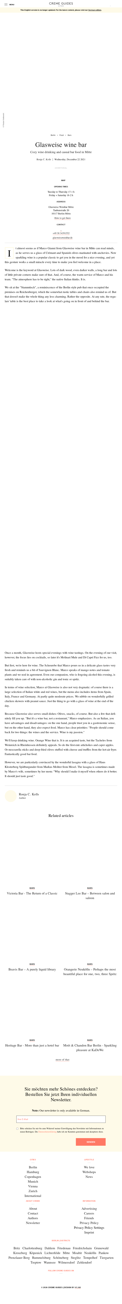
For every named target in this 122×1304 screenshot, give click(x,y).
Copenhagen (33, 1176)
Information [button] (89, 1201)
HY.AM (78, 1287)
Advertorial (61, 168)
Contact (33, 1213)
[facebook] (49, 1278)
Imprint (89, 1232)
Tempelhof (90, 1257)
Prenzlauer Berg (19, 1257)
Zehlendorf (84, 1262)
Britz (17, 1248)
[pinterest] (65, 1278)
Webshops (89, 1172)
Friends (89, 1218)
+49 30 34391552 (61, 233)
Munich (33, 1181)
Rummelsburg (41, 1257)
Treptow (35, 1262)
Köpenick (35, 1253)
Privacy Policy (89, 1223)
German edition (94, 10)
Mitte (66, 1253)
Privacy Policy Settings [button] (89, 1227)
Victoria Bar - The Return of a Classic (32, 893)
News (89, 1176)
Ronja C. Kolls (44, 159)
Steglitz (76, 1257)
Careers (89, 1213)
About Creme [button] (33, 1201)
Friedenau (64, 1248)
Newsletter (33, 1223)
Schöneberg (60, 1257)
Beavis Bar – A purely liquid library (32, 969)
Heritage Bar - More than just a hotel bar (32, 1045)
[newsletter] (72, 1278)
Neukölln (90, 1253)
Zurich (33, 1191)
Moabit (77, 1253)
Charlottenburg (32, 1248)
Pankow (104, 1253)
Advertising (89, 1208)
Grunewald (101, 1248)
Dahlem (50, 1248)
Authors (33, 1218)
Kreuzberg (20, 1253)
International (33, 1195)
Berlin (33, 1167)
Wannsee (50, 1262)
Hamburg (33, 1172)
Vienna (33, 1186)
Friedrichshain (82, 1248)
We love (89, 1167)
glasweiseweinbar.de (62, 237)
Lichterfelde (52, 1253)
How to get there (62, 218)
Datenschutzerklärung (47, 1131)
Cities (33, 1160)
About (33, 1208)
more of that (62, 1059)
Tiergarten (107, 1257)
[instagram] (57, 1278)
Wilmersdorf (66, 1262)
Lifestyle (89, 1160)
